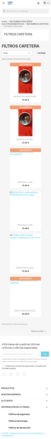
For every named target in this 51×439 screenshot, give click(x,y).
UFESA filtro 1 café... (25, 225)
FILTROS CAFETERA (18, 34)
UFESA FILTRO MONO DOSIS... (25, 96)
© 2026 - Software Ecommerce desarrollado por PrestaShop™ (23, 434)
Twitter (11, 374)
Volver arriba (39, 331)
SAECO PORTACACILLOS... (25, 311)
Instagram (24, 374)
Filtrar (41, 53)
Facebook (4, 374)
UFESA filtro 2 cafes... (25, 139)
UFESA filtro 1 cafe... (25, 182)
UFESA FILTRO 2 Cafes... (25, 268)
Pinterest (18, 374)
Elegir (17, 53)
